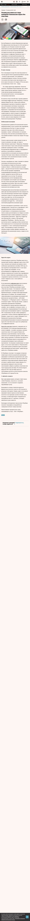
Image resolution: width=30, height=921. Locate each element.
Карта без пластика (6, 326)
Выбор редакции (5, 6)
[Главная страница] (1, 1)
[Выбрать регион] (19, 1)
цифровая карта (15, 283)
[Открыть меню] (28, 1)
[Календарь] (14, 1)
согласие (16, 916)
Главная (3, 10)
